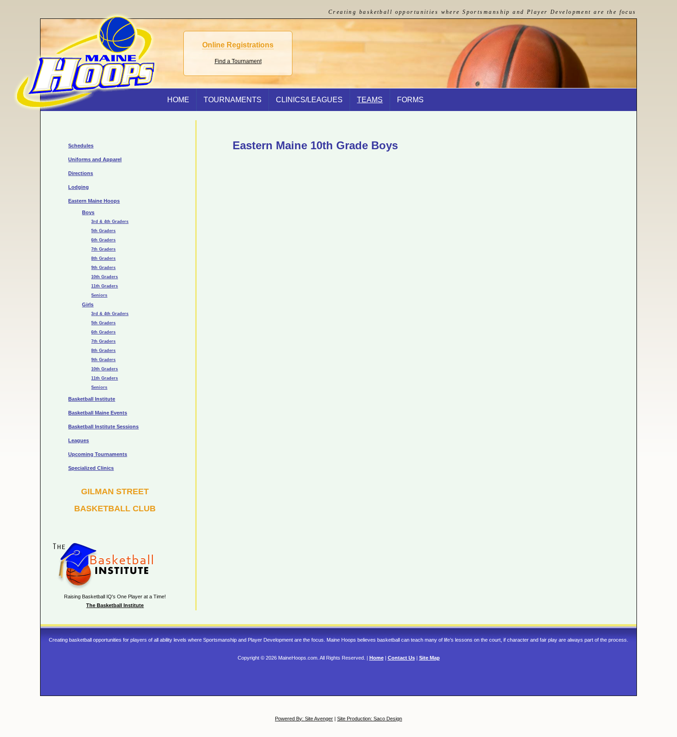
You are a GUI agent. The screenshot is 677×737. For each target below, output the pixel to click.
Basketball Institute (91, 399)
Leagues (78, 440)
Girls (87, 304)
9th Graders (103, 267)
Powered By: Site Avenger (304, 718)
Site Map (429, 658)
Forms (410, 99)
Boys (88, 212)
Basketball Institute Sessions (103, 426)
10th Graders (104, 277)
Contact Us (401, 658)
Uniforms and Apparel (95, 159)
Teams (370, 99)
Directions (80, 173)
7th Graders (103, 249)
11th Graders (104, 286)
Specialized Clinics (91, 468)
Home (376, 658)
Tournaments (233, 99)
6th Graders (103, 240)
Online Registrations (238, 45)
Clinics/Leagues (309, 99)
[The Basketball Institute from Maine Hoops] (98, 587)
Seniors (99, 295)
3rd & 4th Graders (109, 221)
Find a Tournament (238, 61)
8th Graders (103, 258)
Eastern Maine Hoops (94, 201)
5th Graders (103, 230)
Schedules (80, 145)
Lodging (78, 187)
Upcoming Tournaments (97, 454)
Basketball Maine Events (97, 412)
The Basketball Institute (115, 605)
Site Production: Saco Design (369, 718)
